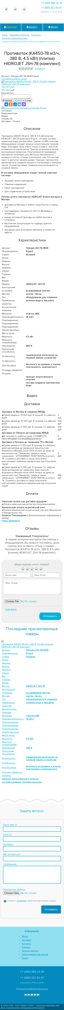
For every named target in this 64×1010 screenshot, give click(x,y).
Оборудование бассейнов (35, 954)
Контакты (26, 943)
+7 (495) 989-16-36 (51, 3)
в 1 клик (23, 100)
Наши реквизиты (11, 520)
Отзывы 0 (40, 68)
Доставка (26, 940)
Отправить (50, 616)
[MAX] (24, 104)
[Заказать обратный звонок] (47, 19)
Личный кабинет (30, 951)
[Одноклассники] (11, 104)
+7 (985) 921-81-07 (51, 7)
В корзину (7, 100)
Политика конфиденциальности (32, 989)
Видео (25, 936)
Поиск (25, 958)
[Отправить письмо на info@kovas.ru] (39, 19)
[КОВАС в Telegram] (15, 9)
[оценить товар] (23, 570)
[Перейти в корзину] (55, 19)
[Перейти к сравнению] (24, 19)
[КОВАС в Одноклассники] (38, 995)
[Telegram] (19, 104)
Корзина (26, 947)
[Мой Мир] (15, 104)
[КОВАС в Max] (6, 9)
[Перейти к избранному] (32, 19)
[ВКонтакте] (6, 104)
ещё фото (10, 609)
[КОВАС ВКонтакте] (35, 995)
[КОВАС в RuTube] (24, 9)
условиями (21, 901)
